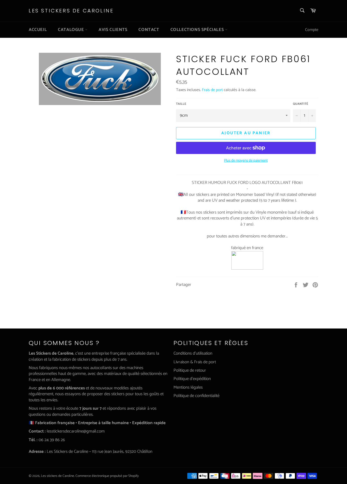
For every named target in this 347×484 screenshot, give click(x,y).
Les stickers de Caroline (71, 10)
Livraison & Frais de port (195, 362)
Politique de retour (190, 370)
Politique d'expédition (192, 378)
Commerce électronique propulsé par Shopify (107, 476)
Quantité (300, 104)
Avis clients (113, 29)
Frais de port (212, 90)
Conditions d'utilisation (193, 353)
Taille (181, 104)
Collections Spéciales (197, 29)
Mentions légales (188, 387)
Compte (311, 29)
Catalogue (71, 29)
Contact (148, 29)
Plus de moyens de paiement (246, 160)
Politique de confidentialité (196, 395)
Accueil (38, 29)
